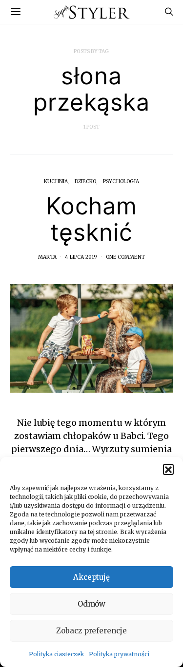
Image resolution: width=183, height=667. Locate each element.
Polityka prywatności (119, 654)
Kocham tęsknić (92, 219)
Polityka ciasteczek (56, 654)
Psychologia (121, 181)
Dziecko (85, 181)
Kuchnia (56, 181)
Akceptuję (91, 577)
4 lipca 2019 (81, 257)
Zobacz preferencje (91, 630)
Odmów (92, 604)
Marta (47, 257)
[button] (168, 469)
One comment (125, 257)
